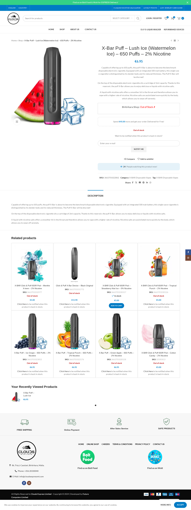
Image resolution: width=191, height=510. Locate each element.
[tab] (95, 194)
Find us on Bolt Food (88, 468)
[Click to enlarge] (16, 121)
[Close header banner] (187, 2)
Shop (20, 40)
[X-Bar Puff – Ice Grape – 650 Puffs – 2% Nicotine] (32, 331)
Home (14, 40)
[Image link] (26, 450)
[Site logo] (13, 18)
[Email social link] (140, 182)
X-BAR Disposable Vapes (140, 177)
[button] (116, 305)
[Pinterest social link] (143, 182)
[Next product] (178, 40)
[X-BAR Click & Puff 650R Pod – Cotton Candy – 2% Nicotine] (159, 331)
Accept (180, 505)
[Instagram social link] (29, 483)
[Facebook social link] (132, 182)
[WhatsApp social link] (150, 182)
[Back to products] (174, 40)
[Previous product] (171, 40)
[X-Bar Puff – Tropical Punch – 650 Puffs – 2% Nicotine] (74, 331)
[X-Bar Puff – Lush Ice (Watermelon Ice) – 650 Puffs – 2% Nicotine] (16, 397)
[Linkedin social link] (147, 182)
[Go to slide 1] (95, 405)
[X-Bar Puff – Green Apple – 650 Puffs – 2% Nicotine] (116, 331)
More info (166, 505)
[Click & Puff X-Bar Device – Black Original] (74, 264)
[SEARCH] (138, 18)
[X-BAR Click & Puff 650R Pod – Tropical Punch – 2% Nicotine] (159, 264)
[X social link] (136, 182)
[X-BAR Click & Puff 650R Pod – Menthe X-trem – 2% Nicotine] (32, 264)
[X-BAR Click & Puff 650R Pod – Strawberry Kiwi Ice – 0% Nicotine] (116, 264)
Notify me (139, 149)
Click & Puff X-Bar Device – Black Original (74, 285)
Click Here (22, 304)
